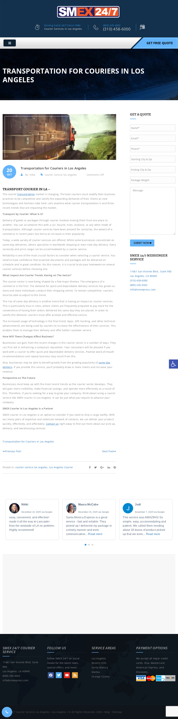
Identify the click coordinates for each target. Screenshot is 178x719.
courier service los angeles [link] (61, 174)
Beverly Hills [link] (99, 663)
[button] (85, 545)
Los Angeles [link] (99, 658)
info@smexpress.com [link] (143, 289)
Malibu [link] (96, 672)
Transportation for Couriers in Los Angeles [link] (28, 441)
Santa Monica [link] (100, 667)
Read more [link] (95, 534)
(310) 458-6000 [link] (117, 28)
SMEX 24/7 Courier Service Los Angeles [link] (26, 712)
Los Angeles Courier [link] (61, 467)
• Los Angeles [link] (57, 712)
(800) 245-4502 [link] (112, 25)
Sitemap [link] (117, 712)
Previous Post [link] (13, 451)
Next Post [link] (108, 451)
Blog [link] (107, 712)
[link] (173, 364)
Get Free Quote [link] (160, 43)
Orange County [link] (101, 676)
